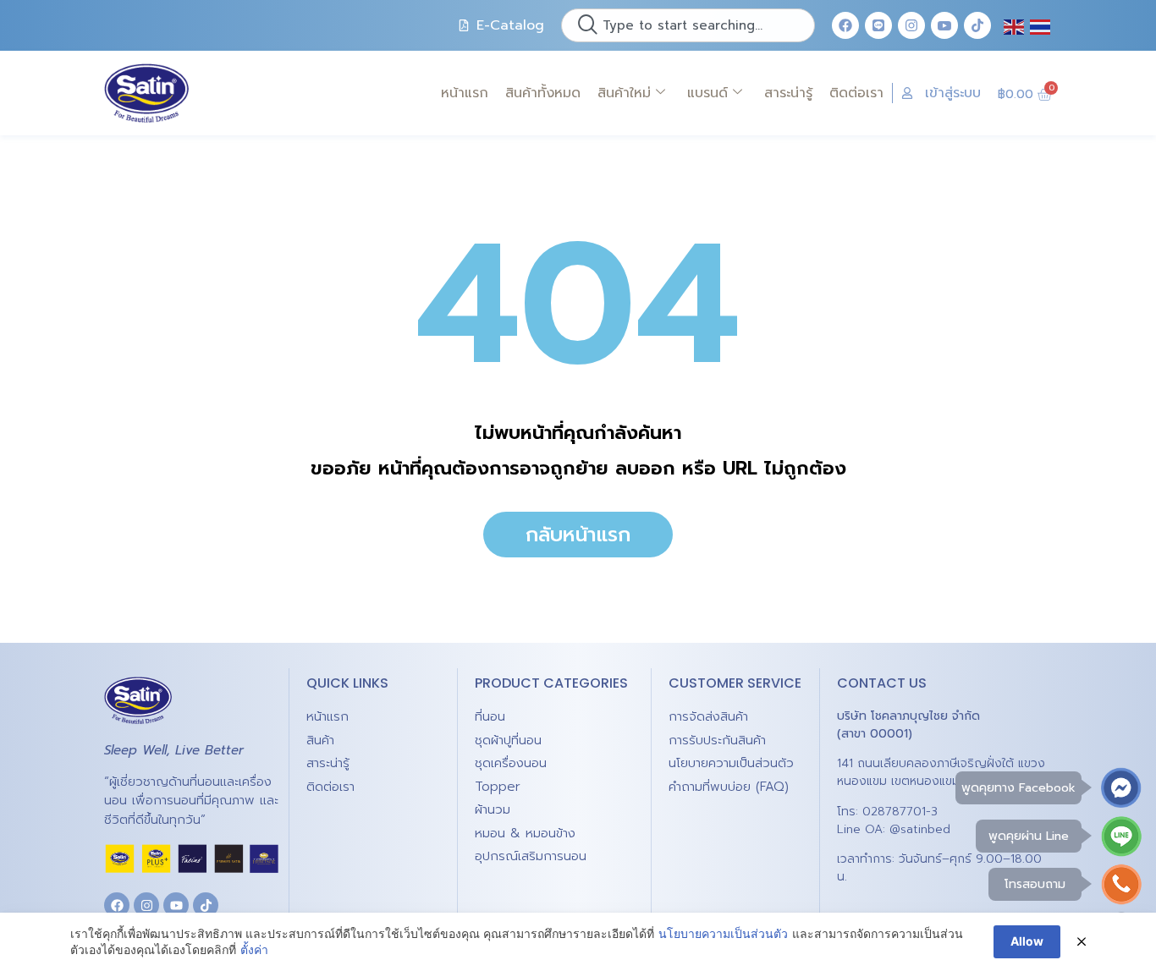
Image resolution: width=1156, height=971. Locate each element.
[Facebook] (845, 25)
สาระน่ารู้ (788, 93)
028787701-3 (900, 811)
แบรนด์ (707, 93)
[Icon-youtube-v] (944, 25)
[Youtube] (176, 905)
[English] (1015, 25)
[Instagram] (911, 25)
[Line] (878, 25)
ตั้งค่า (254, 949)
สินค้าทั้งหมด (543, 93)
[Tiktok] (977, 25)
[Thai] (1041, 25)
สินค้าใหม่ (624, 93)
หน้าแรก (464, 93)
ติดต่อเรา (856, 93)
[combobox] (688, 25)
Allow (1026, 941)
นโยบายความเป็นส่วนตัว (723, 933)
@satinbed (919, 829)
